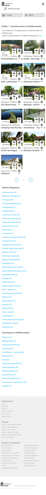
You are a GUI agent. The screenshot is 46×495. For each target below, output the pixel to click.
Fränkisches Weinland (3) (11, 222)
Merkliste (5, 406)
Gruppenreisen (7, 460)
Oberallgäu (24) (8, 263)
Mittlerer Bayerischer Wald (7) (13, 248)
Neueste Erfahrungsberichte (12, 434)
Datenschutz (6, 416)
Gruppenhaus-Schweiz (10, 458)
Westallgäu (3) (7, 327)
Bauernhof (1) (7, 337)
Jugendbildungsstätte (10, 468)
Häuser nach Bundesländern (12, 424)
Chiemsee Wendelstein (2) (11, 204)
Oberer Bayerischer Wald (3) (12, 267)
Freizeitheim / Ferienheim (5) (13, 352)
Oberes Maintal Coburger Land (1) (14, 271)
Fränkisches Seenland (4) (11, 218)
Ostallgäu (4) (7, 278)
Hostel (4, 465)
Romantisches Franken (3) (12, 293)
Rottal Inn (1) (7, 297)
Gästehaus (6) (7, 356)
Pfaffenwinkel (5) (8, 282)
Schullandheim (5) (9, 375)
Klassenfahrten (29, 453)
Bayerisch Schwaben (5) (11, 196)
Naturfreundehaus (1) (10, 371)
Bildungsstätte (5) (9, 341)
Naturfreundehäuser (31, 455)
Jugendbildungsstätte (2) (11, 363)
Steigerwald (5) (7, 308)
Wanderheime (6, 450)
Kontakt (4, 409)
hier (40, 36)
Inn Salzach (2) (7, 233)
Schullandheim (29, 458)
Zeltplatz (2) (6, 386)
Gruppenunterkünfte (9, 463)
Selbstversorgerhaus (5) (11, 378)
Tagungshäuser (30, 465)
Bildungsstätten (7, 445)
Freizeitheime (6, 448)
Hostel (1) (5, 360)
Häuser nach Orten (8, 429)
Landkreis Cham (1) (9, 241)
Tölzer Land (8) (7, 312)
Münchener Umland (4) (10, 256)
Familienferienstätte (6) (11, 345)
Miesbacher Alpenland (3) (11, 245)
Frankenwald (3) (8, 211)
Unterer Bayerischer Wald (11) (13, 320)
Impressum (6, 414)
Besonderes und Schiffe (10, 453)
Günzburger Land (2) (10, 226)
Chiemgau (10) (7, 200)
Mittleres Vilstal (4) (9, 252)
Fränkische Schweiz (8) (11, 215)
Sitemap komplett (8, 437)
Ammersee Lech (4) (9, 192)
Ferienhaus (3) (7, 348)
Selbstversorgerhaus (31, 460)
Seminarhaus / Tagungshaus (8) (14, 382)
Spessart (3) (6, 305)
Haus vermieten (7, 411)
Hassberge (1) (7, 230)
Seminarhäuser (29, 463)
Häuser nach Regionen (10, 427)
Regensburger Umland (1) (11, 286)
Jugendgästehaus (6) (10, 367)
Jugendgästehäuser (31, 445)
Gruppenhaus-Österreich (10, 455)
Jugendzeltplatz (30, 450)
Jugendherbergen (30, 448)
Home (4, 404)
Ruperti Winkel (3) (8, 301)
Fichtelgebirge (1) (8, 207)
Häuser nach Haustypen (10, 432)
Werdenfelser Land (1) (10, 323)
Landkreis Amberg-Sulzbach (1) (13, 237)
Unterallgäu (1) (7, 316)
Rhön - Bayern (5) (8, 290)
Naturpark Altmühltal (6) (11, 260)
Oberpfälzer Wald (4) (9, 275)
